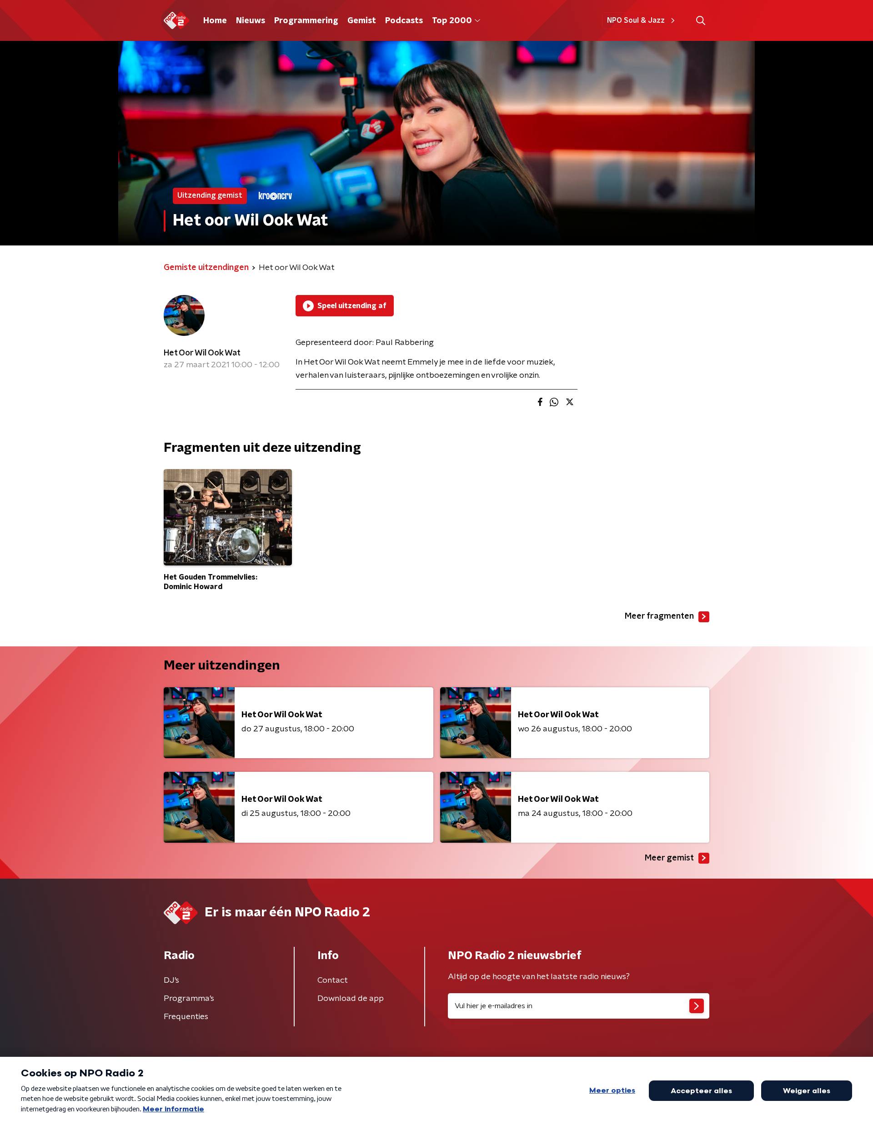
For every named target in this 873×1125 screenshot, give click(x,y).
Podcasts (404, 21)
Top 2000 (452, 21)
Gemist (361, 21)
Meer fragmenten (659, 616)
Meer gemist (669, 858)
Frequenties (186, 1017)
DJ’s (171, 980)
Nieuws (250, 21)
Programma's (189, 999)
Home (215, 21)
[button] (700, 20)
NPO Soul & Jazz (636, 20)
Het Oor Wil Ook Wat (202, 353)
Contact (332, 980)
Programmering (306, 21)
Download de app (350, 999)
